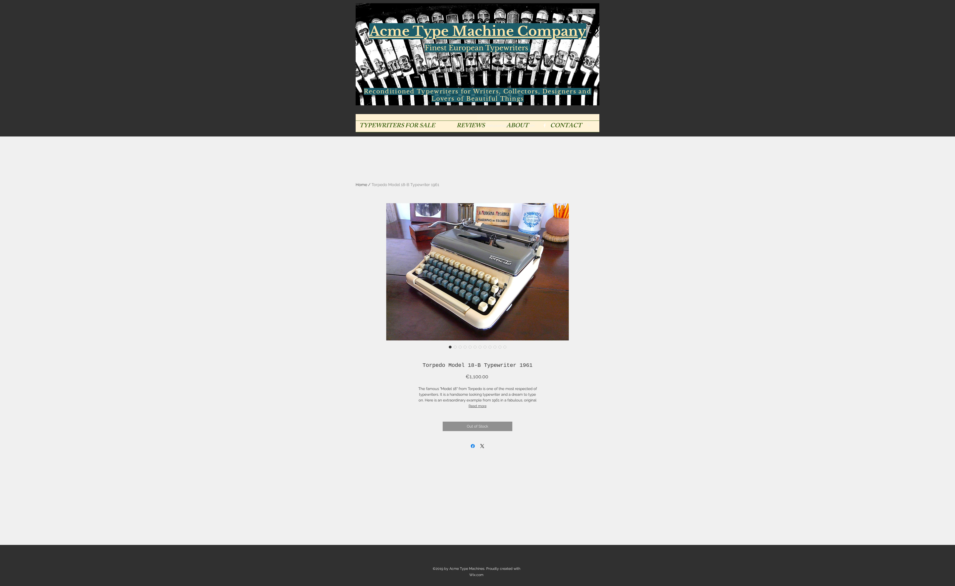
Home (361, 184)
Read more (477, 406)
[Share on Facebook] (473, 446)
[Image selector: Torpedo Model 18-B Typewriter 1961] (450, 346)
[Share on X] (482, 446)
